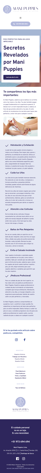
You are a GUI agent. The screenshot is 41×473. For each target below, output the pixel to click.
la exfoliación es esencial (20, 155)
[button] (20, 18)
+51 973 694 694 (20, 441)
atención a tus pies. (22, 109)
